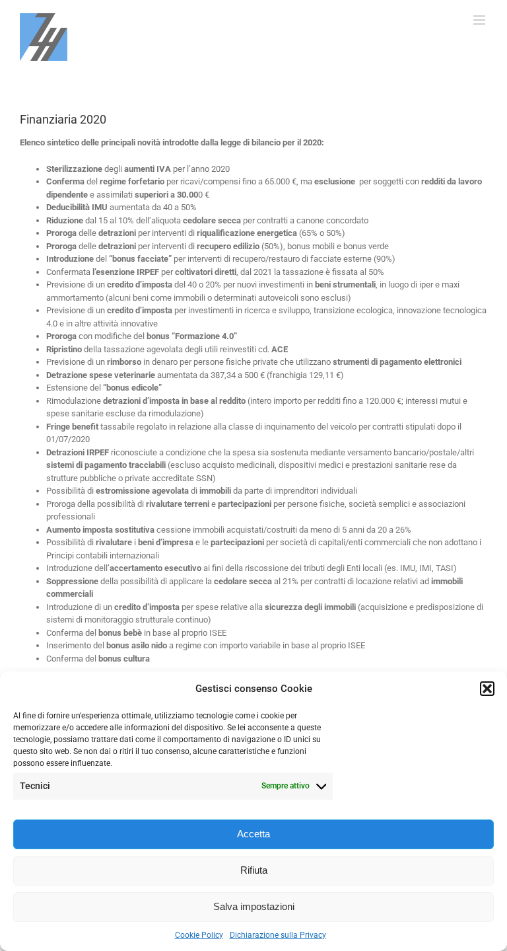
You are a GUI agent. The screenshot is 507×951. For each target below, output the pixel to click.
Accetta (253, 833)
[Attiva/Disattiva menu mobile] (480, 20)
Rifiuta (253, 870)
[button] (487, 688)
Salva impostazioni (253, 906)
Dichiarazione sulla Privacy (278, 935)
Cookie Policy (199, 935)
